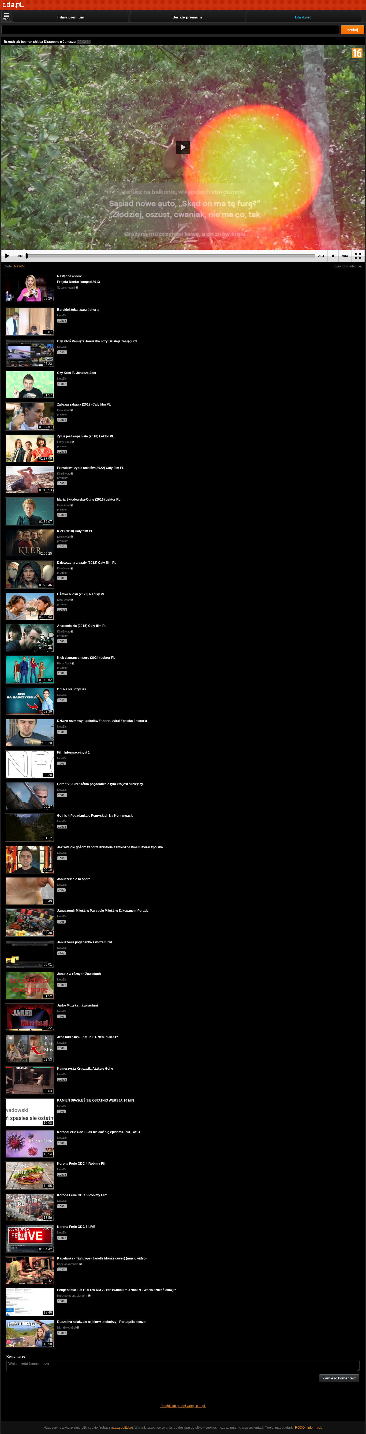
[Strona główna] (13, 5)
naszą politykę (121, 1427)
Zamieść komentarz (339, 1378)
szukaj (352, 30)
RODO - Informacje (309, 1427)
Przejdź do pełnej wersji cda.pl (183, 1406)
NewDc (19, 266)
